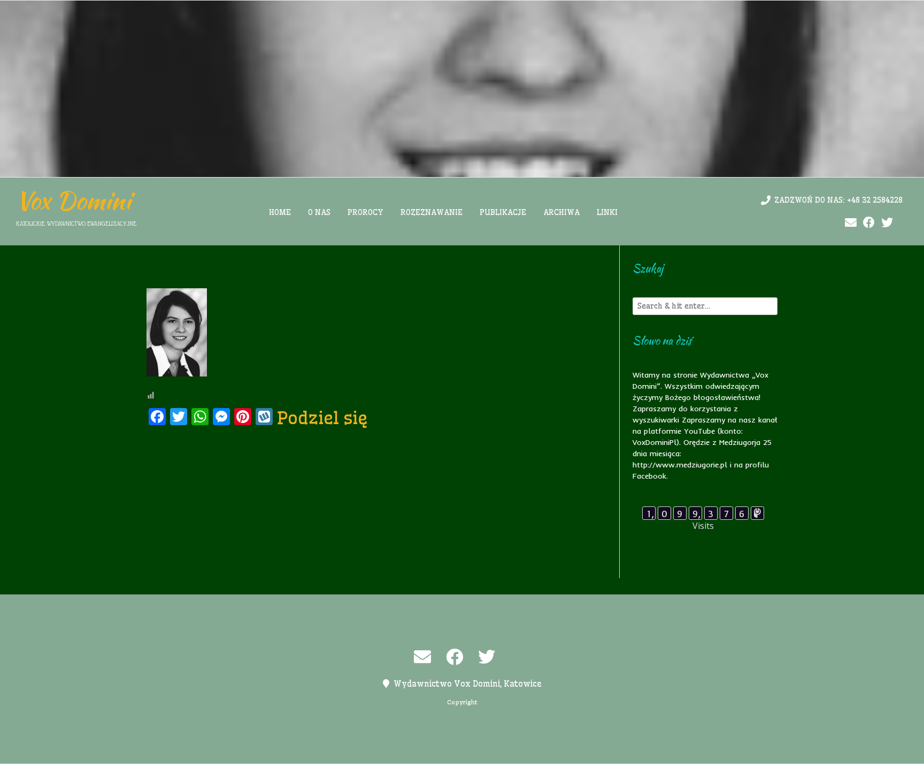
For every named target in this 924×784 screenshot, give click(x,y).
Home (280, 212)
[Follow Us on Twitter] (887, 223)
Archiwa (561, 212)
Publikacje (503, 212)
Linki (607, 212)
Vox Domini (73, 200)
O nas (319, 212)
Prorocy (365, 212)
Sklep (594, 774)
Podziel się (322, 417)
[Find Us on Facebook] (869, 223)
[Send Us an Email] (851, 223)
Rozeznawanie (432, 212)
